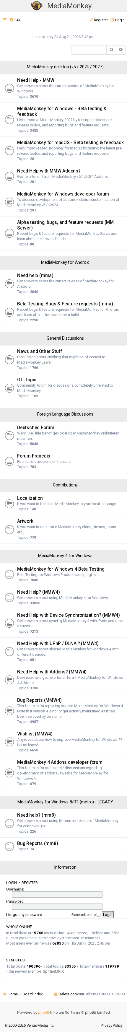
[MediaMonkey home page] (37, 6)
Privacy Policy (112, 1025)
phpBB (43, 1012)
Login (11, 882)
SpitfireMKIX (53, 971)
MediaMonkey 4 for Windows (65, 555)
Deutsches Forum (35, 427)
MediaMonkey (69, 6)
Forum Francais (33, 456)
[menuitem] (15, 20)
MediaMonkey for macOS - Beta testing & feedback (70, 142)
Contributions (65, 485)
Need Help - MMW (35, 80)
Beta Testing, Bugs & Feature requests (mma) (65, 304)
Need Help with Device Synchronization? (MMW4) (68, 615)
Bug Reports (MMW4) (39, 700)
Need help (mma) (35, 275)
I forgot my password (24, 914)
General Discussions (65, 338)
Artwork (25, 521)
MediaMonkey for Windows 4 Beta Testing (60, 569)
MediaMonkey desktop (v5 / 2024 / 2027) (65, 66)
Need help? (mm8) (36, 815)
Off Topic (26, 379)
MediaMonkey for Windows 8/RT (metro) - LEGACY (65, 802)
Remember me (84, 914)
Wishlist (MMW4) (35, 734)
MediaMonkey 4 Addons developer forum (59, 762)
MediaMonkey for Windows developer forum (63, 194)
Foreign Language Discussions (65, 414)
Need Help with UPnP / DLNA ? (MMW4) (58, 643)
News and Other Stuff (39, 351)
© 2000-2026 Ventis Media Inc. (29, 1025)
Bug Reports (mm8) (37, 843)
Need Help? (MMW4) (38, 592)
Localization (30, 498)
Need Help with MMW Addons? (49, 171)
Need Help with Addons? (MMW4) (52, 672)
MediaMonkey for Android (65, 262)
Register (30, 882)
